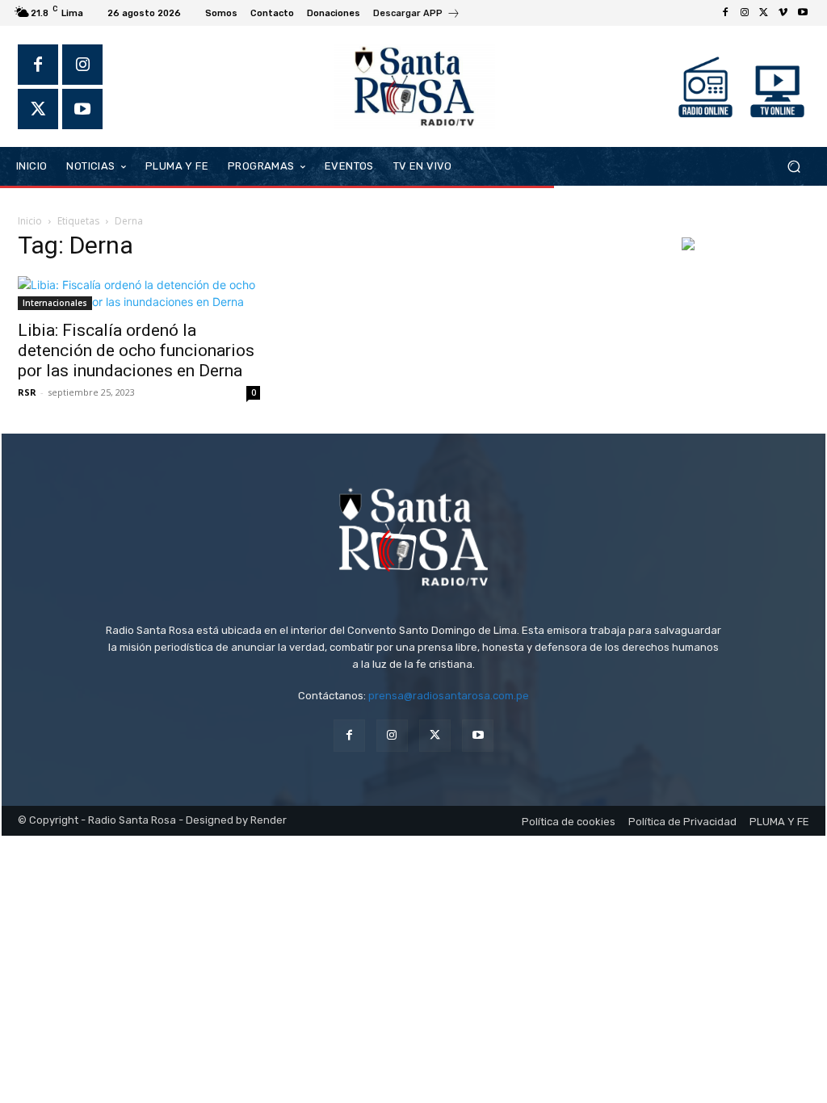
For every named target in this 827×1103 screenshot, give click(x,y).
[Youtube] (802, 13)
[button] (793, 167)
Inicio (30, 221)
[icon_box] (416, 14)
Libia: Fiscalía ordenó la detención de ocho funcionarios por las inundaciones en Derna (136, 350)
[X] (764, 13)
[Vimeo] (783, 13)
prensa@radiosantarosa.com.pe (448, 696)
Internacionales (55, 302)
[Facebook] (725, 13)
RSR (27, 392)
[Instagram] (744, 13)
